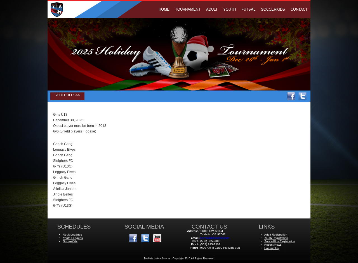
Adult (212, 9)
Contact (299, 9)
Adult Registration (275, 234)
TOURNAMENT (188, 9)
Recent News (272, 244)
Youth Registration (276, 237)
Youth (229, 9)
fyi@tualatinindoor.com (214, 237)
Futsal (248, 9)
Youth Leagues (73, 237)
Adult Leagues (72, 234)
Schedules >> (67, 95)
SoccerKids (273, 9)
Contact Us (271, 248)
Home (164, 9)
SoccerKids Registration (279, 241)
